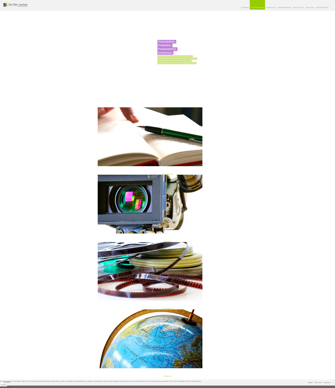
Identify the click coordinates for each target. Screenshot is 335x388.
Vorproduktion (167, 174)
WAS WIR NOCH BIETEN (322, 7)
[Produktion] (150, 204)
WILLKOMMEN (245, 7)
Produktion (167, 241)
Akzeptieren (3, 384)
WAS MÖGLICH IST (271, 7)
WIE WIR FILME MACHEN (257, 7)
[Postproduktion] (150, 271)
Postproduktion (167, 309)
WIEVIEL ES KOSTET (298, 7)
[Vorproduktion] (150, 136)
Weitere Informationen (5, 387)
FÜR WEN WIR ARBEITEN (284, 7)
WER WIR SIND (310, 7)
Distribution (167, 376)
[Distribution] (150, 338)
